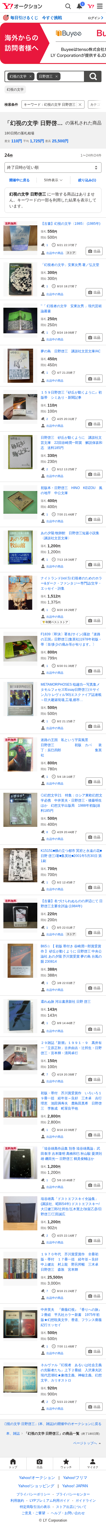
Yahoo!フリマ (75, 1477)
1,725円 (37, 141)
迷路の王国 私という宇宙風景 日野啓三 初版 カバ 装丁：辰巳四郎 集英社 (72, 747)
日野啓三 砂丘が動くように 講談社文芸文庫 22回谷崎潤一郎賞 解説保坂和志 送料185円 (71, 443)
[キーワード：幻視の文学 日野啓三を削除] (80, 104)
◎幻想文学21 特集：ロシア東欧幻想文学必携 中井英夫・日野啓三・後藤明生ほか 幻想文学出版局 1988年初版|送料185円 (71, 803)
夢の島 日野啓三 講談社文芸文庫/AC (71, 351)
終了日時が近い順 (23, 167)
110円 (16, 141)
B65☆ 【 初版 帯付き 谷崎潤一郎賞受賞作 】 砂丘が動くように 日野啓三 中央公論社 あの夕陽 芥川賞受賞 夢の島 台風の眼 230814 (71, 954)
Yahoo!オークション (37, 1477)
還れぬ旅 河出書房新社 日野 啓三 (66, 1002)
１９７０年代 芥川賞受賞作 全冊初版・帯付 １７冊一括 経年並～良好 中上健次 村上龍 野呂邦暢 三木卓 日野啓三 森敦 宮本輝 (71, 1262)
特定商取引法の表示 (35, 1507)
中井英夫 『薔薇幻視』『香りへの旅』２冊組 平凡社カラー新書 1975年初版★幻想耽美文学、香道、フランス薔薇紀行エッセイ (71, 1317)
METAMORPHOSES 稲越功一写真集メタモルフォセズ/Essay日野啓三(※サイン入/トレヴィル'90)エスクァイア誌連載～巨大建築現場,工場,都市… (71, 692)
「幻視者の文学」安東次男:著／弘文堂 (70, 265)
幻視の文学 (15, 89)
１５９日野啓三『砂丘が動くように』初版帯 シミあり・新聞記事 (71, 395)
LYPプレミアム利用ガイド (50, 1501)
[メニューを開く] (100, 6)
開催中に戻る (19, 180)
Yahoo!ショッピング (36, 1486)
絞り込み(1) (87, 180)
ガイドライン (85, 1501)
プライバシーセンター (73, 1494)
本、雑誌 (13, 1434)
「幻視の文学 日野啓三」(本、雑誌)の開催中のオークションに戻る (50, 1424)
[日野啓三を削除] (56, 76)
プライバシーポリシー (33, 1494)
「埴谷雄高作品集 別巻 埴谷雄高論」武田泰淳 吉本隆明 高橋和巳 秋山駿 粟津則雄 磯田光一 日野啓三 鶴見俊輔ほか (71, 1154)
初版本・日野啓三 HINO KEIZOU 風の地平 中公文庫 (71, 490)
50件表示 (51, 180)
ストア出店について (71, 1507)
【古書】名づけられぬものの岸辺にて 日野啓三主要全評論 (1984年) (72, 903)
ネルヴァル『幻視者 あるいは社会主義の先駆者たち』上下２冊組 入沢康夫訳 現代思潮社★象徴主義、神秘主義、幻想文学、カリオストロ (72, 1372)
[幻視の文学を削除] (30, 76)
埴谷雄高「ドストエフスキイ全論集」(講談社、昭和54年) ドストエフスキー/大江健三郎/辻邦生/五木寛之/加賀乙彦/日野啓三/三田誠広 (71, 1206)
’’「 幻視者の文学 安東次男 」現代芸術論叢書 (71, 308)
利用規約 (17, 1501)
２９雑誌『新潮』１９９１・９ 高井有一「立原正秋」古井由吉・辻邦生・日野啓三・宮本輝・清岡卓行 (71, 1048)
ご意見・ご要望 (33, 1513)
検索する (93, 76)
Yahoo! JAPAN (75, 1486)
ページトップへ (85, 1443)
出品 (97, 251)
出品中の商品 (54, 253)
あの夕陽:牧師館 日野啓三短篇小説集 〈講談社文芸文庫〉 (72, 535)
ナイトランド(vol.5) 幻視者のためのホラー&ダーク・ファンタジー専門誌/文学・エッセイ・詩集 (71, 583)
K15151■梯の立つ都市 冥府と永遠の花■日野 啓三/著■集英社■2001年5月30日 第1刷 (71, 856)
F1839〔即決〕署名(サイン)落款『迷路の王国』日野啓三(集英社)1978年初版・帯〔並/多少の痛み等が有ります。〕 (71, 639)
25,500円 (60, 141)
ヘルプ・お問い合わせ (68, 1513)
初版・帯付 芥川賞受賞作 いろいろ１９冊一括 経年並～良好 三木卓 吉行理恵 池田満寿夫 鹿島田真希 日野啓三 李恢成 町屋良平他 (71, 1100)
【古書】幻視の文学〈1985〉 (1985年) (70, 224)
